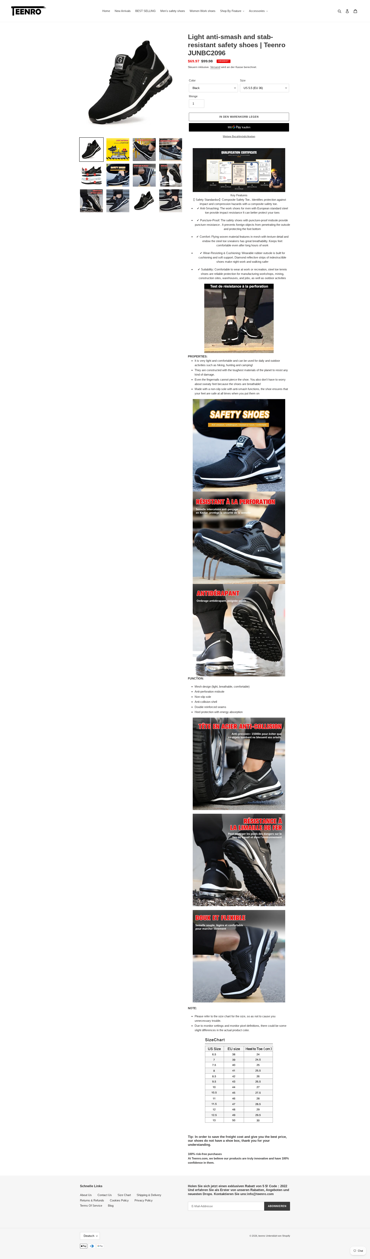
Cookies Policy (119, 1200)
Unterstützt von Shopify (278, 1236)
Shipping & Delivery (149, 1195)
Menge (193, 96)
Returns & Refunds (92, 1200)
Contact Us (105, 1195)
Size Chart (124, 1195)
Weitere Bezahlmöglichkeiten (239, 136)
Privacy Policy (144, 1200)
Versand (215, 67)
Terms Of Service (91, 1205)
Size (243, 80)
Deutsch (89, 1235)
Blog (111, 1205)
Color (192, 80)
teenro (261, 1236)
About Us (86, 1195)
